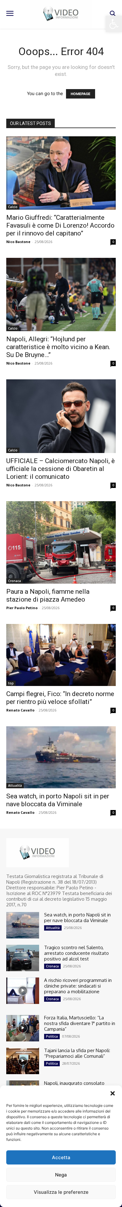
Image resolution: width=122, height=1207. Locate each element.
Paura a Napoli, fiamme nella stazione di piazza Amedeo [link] (47, 595)
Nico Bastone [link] (18, 241)
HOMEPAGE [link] (80, 94)
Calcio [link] (13, 207)
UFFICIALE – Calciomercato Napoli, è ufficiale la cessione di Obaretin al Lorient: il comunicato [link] (60, 468)
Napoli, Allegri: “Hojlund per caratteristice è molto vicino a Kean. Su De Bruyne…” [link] (58, 347)
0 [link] (113, 242)
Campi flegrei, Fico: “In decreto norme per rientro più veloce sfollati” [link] (60, 698)
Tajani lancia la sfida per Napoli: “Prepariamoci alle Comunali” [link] (77, 1053)
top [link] (11, 683)
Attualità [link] (15, 785)
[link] (114, 24)
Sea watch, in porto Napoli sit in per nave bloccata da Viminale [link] (57, 800)
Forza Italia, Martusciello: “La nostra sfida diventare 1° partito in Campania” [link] (79, 1023)
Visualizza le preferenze (61, 1192)
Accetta (61, 1157)
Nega (61, 1175)
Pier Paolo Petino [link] (22, 607)
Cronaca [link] (14, 581)
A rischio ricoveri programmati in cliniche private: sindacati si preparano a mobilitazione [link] (78, 985)
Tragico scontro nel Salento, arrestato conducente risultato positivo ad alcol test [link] (76, 953)
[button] (112, 1093)
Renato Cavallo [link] (20, 710)
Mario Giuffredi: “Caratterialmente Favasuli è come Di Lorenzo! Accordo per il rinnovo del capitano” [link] (60, 225)
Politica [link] (52, 1036)
